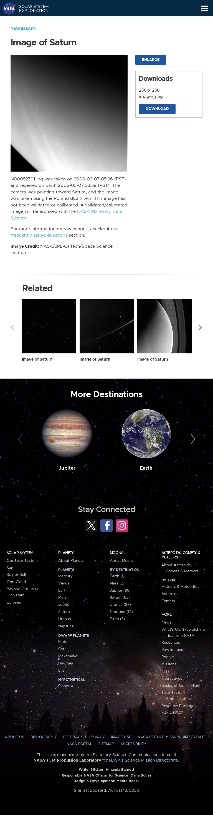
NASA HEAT (172, 713)
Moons (116, 553)
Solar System (20, 553)
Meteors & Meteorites (180, 587)
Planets (66, 553)
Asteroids (170, 594)
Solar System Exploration (30, 8)
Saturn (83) (120, 597)
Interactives (171, 679)
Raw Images (23, 29)
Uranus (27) (120, 605)
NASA (7, 8)
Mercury (65, 576)
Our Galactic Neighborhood (30, 21)
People (167, 657)
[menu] (204, 8)
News (166, 622)
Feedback (73, 737)
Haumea (65, 663)
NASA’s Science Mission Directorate (143, 760)
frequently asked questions (39, 235)
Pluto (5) (117, 619)
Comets (168, 601)
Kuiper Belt (16, 575)
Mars (62, 597)
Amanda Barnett (120, 770)
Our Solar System (22, 561)
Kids (165, 671)
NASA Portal (79, 744)
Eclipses (14, 602)
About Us (14, 737)
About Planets (71, 561)
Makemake (67, 656)
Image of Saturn (37, 359)
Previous (12, 327)
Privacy (97, 737)
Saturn (64, 612)
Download (157, 109)
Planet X (65, 686)
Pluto (62, 642)
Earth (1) (117, 576)
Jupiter (67, 468)
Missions (168, 664)
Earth (146, 468)
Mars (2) (117, 583)
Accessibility (133, 744)
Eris (61, 670)
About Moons (122, 561)
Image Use (121, 737)
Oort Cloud (16, 582)
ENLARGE (150, 60)
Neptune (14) (121, 612)
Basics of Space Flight (181, 686)
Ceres (63, 649)
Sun (10, 568)
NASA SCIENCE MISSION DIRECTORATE (172, 737)
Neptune (66, 626)
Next (201, 327)
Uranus (64, 619)
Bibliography (44, 737)
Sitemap (106, 744)
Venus (63, 583)
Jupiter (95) (120, 591)
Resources (170, 643)
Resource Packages (178, 706)
